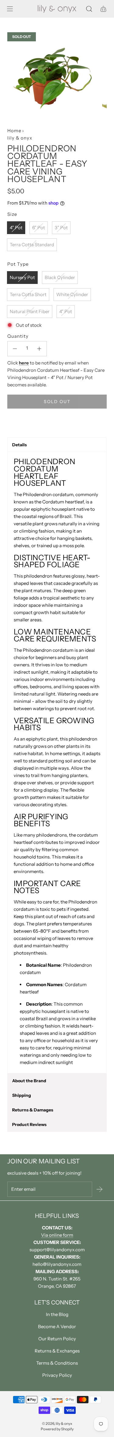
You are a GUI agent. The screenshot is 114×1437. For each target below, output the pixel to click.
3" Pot (61, 227)
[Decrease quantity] (15, 348)
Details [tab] (19, 444)
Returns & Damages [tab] (32, 1110)
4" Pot (16, 227)
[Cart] (103, 9)
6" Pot (38, 227)
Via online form (57, 1235)
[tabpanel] (57, 762)
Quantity (18, 336)
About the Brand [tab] (29, 1080)
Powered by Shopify (57, 1429)
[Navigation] (9, 9)
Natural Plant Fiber (30, 311)
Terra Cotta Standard (32, 244)
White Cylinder (72, 294)
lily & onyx (19, 138)
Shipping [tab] (21, 1095)
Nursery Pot (22, 277)
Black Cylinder (60, 277)
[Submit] (99, 1189)
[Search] (89, 9)
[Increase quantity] (39, 348)
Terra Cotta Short (28, 294)
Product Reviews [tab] (29, 1124)
